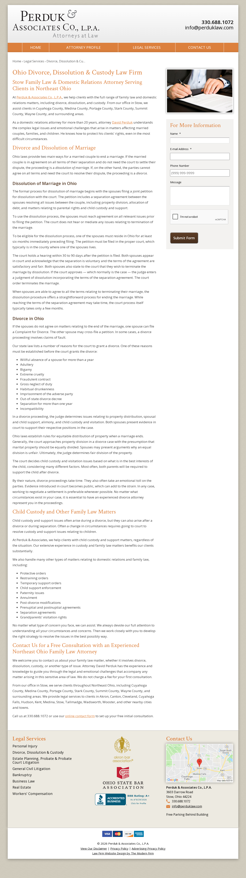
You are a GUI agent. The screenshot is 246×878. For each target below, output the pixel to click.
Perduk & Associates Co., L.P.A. (39, 97)
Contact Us (199, 47)
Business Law (23, 781)
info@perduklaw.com (209, 27)
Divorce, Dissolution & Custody (38, 752)
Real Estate (21, 787)
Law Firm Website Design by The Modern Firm (123, 853)
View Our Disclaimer (94, 848)
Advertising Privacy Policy (148, 848)
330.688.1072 (218, 22)
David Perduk (122, 122)
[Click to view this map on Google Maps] (199, 781)
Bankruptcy (22, 774)
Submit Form (184, 238)
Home (35, 47)
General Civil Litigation (31, 768)
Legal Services (147, 47)
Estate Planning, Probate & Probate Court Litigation (42, 760)
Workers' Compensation (32, 793)
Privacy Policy (119, 848)
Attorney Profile (83, 47)
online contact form (80, 716)
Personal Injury (24, 746)
